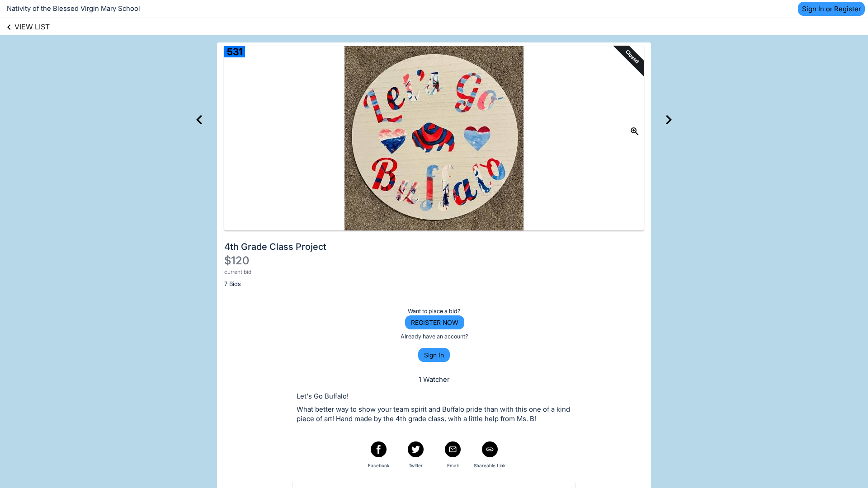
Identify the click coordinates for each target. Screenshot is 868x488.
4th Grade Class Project (275, 246)
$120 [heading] (236, 260)
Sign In (434, 355)
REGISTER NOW (434, 322)
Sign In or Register (831, 9)
